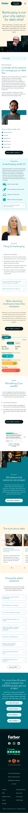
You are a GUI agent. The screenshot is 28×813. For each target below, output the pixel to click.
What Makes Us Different (14, 780)
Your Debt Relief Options (14, 773)
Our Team (14, 784)
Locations (4, 789)
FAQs (3, 793)
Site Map (4, 803)
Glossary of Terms (6, 796)
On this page (6, 58)
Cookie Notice (19, 800)
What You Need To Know (14, 777)
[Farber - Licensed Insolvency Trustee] (5, 3)
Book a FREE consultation (16, 4)
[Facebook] (9, 743)
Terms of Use (19, 793)
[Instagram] (14, 743)
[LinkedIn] (18, 743)
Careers (4, 800)
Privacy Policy (19, 796)
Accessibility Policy (20, 789)
